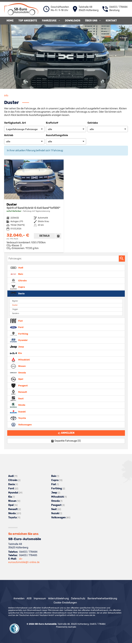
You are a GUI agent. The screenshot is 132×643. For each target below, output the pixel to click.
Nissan (22, 366)
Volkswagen (25, 424)
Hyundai (23, 340)
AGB (29, 598)
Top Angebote (27, 20)
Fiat (20, 320)
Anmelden (18, 598)
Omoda (22, 372)
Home (10, 20)
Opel (20, 379)
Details (44, 235)
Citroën (22, 280)
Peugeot (23, 385)
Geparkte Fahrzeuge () (67, 440)
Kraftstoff (52, 122)
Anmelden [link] (67, 432)
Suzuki (22, 411)
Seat (21, 398)
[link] (58, 236)
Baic (20, 274)
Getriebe (92, 122)
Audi (20, 267)
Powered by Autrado (66, 627)
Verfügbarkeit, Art (15, 122)
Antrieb (8, 135)
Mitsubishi (24, 359)
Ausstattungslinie (57, 135)
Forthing (23, 333)
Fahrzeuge (49, 20)
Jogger (15, 309)
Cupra (21, 287)
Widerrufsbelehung (58, 598)
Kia (20, 353)
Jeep (21, 346)
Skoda (21, 405)
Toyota (22, 418)
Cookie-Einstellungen (65, 602)
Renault (22, 392)
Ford (20, 327)
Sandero (15, 313)
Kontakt (111, 20)
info (6, 95)
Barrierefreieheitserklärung (102, 598)
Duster (15, 305)
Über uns (91, 20)
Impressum (40, 598)
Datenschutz (78, 598)
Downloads (72, 20)
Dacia (21, 293)
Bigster (15, 301)
